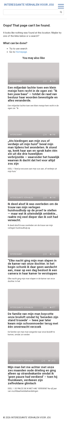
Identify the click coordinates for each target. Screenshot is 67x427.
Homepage (21, 51)
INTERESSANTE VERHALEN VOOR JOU (29, 4)
